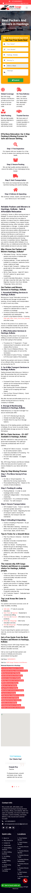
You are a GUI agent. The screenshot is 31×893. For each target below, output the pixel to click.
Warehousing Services (6, 866)
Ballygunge (12, 625)
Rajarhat (14, 613)
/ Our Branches (11, 28)
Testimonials (7, 845)
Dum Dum (21, 318)
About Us (6, 838)
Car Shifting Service (6, 857)
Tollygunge (13, 621)
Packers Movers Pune (23, 847)
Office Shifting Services (7, 853)
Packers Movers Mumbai (23, 852)
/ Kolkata (19, 28)
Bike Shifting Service (6, 861)
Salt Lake (6, 318)
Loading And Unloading (6, 870)
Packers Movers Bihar (23, 864)
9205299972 (11, 659)
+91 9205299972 (16, 1)
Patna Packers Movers (22, 843)
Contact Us (7, 843)
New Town (13, 318)
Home (4, 28)
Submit (16, 80)
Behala (27, 318)
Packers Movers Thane (23, 856)
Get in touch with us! (12, 885)
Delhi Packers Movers (22, 873)
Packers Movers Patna (23, 869)
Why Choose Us (8, 840)
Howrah (14, 617)
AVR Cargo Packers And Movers (16, 662)
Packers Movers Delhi (23, 877)
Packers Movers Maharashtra (23, 860)
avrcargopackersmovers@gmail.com (16, 3)
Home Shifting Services (6, 848)
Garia (5, 625)
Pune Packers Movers (22, 839)
